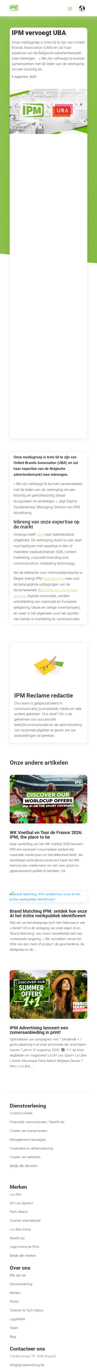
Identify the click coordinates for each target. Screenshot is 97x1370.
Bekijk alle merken (23, 1256)
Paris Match (19, 1212)
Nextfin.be (17, 1238)
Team (14, 1328)
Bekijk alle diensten (23, 1166)
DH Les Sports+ (21, 1203)
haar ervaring (53, 578)
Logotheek (17, 1319)
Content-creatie (21, 1113)
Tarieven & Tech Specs (26, 1310)
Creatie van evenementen (28, 1131)
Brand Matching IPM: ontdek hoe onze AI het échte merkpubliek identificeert (48, 913)
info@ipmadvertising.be (27, 1365)
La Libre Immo (20, 1229)
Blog (13, 1337)
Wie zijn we (18, 1275)
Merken (15, 1293)
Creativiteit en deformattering (31, 1148)
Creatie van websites (25, 1157)
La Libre (15, 1194)
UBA (40, 534)
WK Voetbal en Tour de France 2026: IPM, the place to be (46, 835)
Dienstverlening (21, 1284)
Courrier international (25, 1221)
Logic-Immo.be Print (24, 1247)
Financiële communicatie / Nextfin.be (37, 1122)
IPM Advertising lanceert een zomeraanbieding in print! (39, 1030)
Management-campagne (28, 1140)
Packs (14, 1301)
